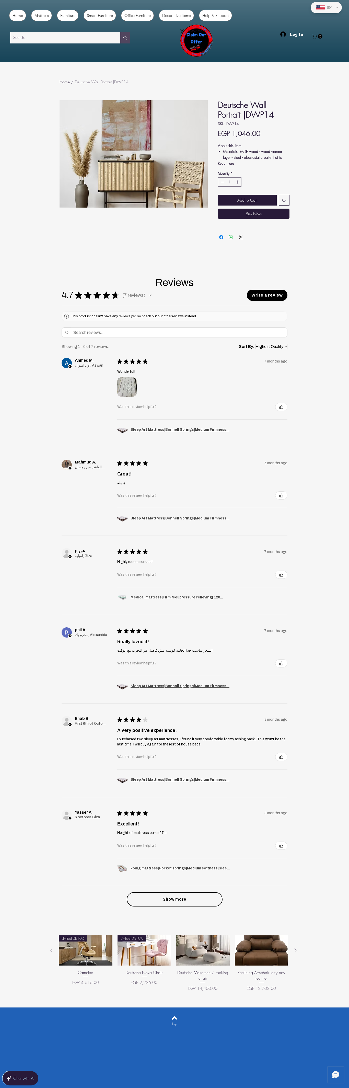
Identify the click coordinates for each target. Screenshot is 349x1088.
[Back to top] (174, 1018)
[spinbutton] (230, 182)
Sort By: (246, 346)
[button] (317, 36)
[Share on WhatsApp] (231, 237)
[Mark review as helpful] (281, 407)
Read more (226, 163)
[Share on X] (241, 237)
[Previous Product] (51, 950)
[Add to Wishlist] (284, 200)
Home (65, 82)
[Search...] (125, 37)
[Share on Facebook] (221, 237)
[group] (173, 966)
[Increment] (238, 182)
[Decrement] (222, 182)
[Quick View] (203, 950)
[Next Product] (296, 950)
